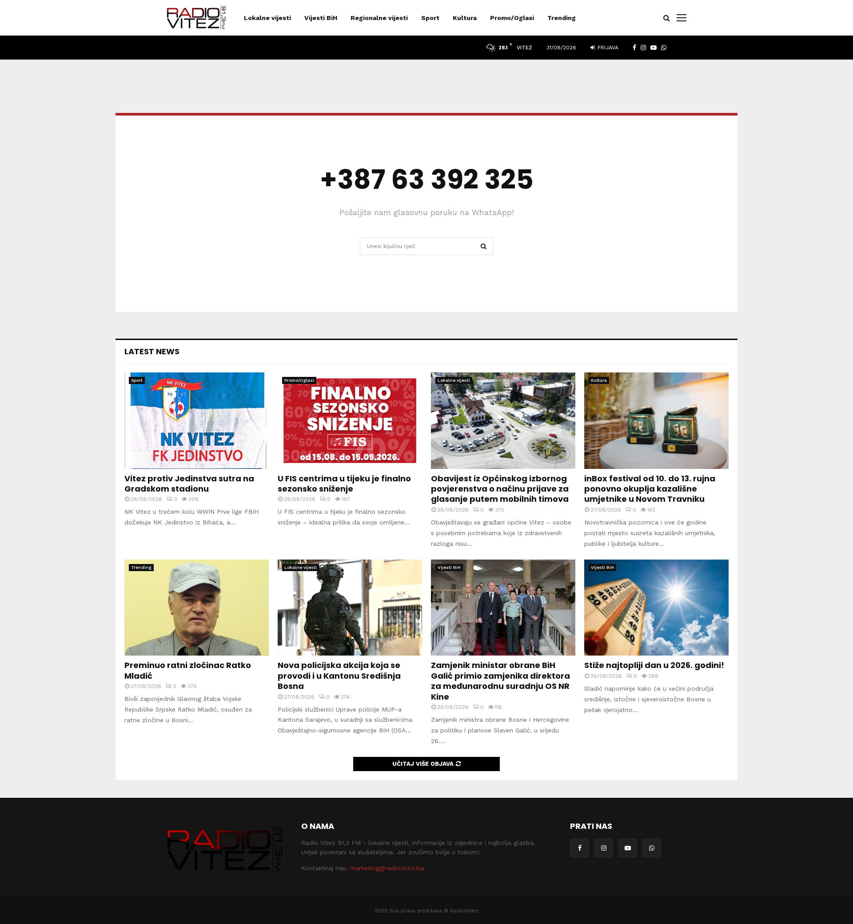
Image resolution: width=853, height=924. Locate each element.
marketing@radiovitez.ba (387, 868)
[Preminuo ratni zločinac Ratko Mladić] (196, 608)
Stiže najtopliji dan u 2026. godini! (654, 665)
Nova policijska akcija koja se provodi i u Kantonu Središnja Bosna (339, 676)
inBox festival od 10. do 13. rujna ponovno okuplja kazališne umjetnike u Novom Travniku (649, 489)
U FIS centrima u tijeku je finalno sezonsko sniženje (344, 483)
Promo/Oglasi (512, 17)
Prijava (607, 47)
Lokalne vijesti (267, 17)
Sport (430, 17)
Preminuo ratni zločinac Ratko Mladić (187, 670)
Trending (561, 17)
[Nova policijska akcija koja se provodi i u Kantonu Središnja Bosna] (350, 608)
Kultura (465, 17)
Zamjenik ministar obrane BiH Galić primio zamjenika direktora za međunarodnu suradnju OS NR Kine (500, 681)
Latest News (151, 351)
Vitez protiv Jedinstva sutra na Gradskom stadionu (189, 483)
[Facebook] (580, 848)
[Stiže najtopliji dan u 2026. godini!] (656, 608)
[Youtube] (628, 848)
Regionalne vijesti (379, 17)
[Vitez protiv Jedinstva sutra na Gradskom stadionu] (196, 420)
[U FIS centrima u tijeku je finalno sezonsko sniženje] (350, 420)
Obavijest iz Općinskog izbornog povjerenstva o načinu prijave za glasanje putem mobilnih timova (500, 489)
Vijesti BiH (320, 17)
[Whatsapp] (652, 848)
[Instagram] (604, 848)
